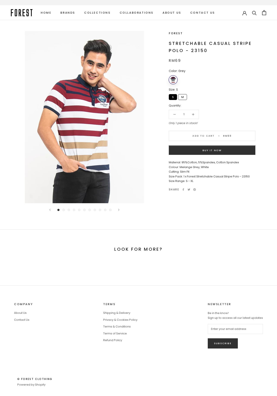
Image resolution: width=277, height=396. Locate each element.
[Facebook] (183, 189)
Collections (97, 13)
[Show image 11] (110, 210)
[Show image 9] (100, 210)
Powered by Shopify (31, 385)
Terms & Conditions (117, 326)
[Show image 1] (58, 210)
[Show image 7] (90, 210)
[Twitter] (189, 189)
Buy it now (212, 150)
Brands (67, 13)
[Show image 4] (74, 210)
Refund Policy (112, 340)
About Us (172, 13)
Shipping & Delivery (116, 313)
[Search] (254, 12)
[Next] (118, 210)
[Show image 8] (95, 210)
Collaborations (136, 13)
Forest (176, 33)
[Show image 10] (105, 210)
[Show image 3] (69, 210)
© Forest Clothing (35, 379)
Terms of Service (115, 333)
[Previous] (50, 210)
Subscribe (223, 343)
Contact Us (202, 13)
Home (46, 13)
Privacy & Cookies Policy (120, 320)
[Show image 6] (84, 210)
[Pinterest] (194, 189)
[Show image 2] (64, 210)
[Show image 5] (79, 210)
